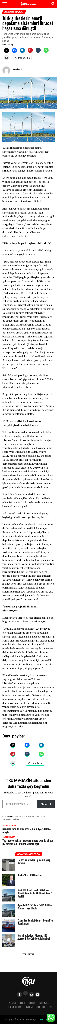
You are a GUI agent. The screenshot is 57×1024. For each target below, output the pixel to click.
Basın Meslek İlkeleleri (35, 1007)
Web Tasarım (46, 1019)
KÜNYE (22, 1002)
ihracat (29, 817)
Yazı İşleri (17, 69)
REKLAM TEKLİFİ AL (15, 1007)
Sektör (41, 817)
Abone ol (46, 804)
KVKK (50, 1007)
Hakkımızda (43, 1002)
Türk (16, 820)
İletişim (32, 1002)
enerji (19, 817)
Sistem (7, 820)
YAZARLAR (12, 1002)
